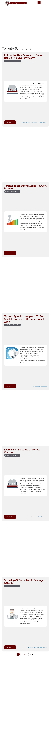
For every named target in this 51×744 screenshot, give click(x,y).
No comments (44, 122)
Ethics (32, 516)
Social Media (36, 647)
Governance (36, 252)
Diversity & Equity (27, 122)
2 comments (44, 386)
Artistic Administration (23, 252)
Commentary (37, 386)
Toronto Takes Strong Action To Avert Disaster (25, 187)
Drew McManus (16, 61)
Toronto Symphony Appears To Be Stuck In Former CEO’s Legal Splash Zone (24, 319)
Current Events (31, 252)
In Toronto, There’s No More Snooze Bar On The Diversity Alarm (24, 56)
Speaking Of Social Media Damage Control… (24, 581)
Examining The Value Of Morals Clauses (22, 451)
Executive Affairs (37, 516)
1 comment (44, 516)
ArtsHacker (31, 647)
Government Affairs (35, 122)
